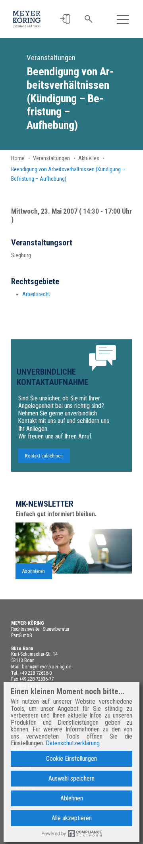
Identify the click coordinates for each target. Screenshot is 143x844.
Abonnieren (33, 571)
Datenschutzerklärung (73, 743)
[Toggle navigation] (123, 19)
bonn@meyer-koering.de (46, 667)
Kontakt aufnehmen (44, 455)
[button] (65, 19)
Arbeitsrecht (36, 294)
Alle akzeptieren (72, 818)
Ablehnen (71, 798)
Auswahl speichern (71, 778)
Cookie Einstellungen (71, 758)
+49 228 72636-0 (35, 673)
